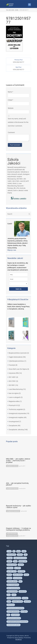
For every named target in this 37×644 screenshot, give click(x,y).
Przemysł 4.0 (13, 405)
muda (14, 595)
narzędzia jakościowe (13, 598)
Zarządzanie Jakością (16, 429)
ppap (8, 601)
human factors (11, 564)
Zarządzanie (13, 425)
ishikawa (10, 568)
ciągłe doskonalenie (20, 558)
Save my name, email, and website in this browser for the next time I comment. (18, 122)
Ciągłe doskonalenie (16, 357)
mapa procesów (12, 591)
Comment (11, 132)
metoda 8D (22, 591)
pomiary (25, 598)
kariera (9, 578)
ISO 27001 (12, 381)
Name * (10, 92)
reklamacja (10, 605)
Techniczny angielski (16, 409)
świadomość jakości (13, 625)
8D (14, 551)
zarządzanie (15, 615)
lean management (12, 585)
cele (25, 554)
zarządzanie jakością (13, 618)
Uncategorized (14, 421)
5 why (9, 551)
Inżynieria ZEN (14, 373)
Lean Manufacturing (16, 389)
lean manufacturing (13, 588)
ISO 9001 (12, 385)
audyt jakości (11, 554)
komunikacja (17, 578)
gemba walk (22, 561)
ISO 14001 (12, 377)
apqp (18, 551)
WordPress (18, 639)
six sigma (24, 611)
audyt (24, 551)
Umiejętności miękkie (16, 417)
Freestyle (12, 365)
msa (8, 595)
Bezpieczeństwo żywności (18, 353)
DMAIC (9, 561)
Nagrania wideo (14, 401)
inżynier (20, 564)
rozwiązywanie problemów (15, 608)
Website (10, 108)
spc (8, 615)
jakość (9, 575)
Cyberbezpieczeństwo (16, 361)
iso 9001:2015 (11, 571)
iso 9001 (17, 568)
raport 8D (27, 601)
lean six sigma (13, 393)
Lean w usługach (14, 397)
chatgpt (9, 558)
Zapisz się (18, 289)
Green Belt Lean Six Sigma (18, 369)
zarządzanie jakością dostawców (17, 621)
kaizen (26, 575)
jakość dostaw (17, 575)
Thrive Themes (18, 637)
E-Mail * (10, 100)
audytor (20, 554)
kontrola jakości (12, 581)
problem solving (17, 601)
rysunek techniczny (13, 611)
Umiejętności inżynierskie (17, 413)
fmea (15, 561)
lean (20, 581)
